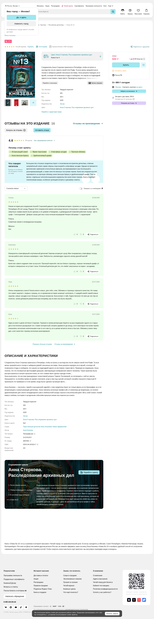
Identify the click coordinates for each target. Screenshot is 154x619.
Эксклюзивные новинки (72, 579)
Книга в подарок (40, 592)
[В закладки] (143, 64)
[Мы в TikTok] (21, 607)
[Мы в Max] (11, 607)
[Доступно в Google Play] (134, 600)
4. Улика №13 (13, 500)
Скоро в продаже (70, 575)
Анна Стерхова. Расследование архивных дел (77, 107)
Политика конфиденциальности (105, 589)
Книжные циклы (69, 589)
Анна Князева (10, 35)
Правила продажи (41, 585)
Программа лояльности (13, 575)
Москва (118, 87)
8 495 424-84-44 (10, 602)
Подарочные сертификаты (14, 579)
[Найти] (113, 11)
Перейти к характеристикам (51, 112)
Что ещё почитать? (70, 592)
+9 (33, 103)
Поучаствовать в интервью (14, 591)
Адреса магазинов (100, 579)
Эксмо (62, 104)
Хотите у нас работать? (102, 592)
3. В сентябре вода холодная (18, 495)
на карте (139, 87)
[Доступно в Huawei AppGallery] (139, 600)
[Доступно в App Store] (129, 600)
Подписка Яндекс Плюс (43, 589)
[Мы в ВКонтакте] (6, 607)
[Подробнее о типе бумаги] (35, 434)
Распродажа (38, 582)
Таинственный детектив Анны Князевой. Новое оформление (45, 426)
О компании (97, 575)
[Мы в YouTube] (16, 607)
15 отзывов (43, 47)
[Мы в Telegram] (26, 607)
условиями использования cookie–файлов (62, 614)
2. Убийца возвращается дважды (20, 490)
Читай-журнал (68, 585)
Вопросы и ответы (11, 587)
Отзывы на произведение (86, 123)
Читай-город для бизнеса (103, 582)
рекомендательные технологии (76, 609)
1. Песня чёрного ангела (17, 485)
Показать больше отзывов (42, 344)
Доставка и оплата (41, 575)
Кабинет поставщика (101, 585)
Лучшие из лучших (70, 582)
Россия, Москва (12, 6)
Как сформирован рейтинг (43, 140)
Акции (36, 579)
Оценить (30, 47)
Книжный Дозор (10, 583)
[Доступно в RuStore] (144, 600)
